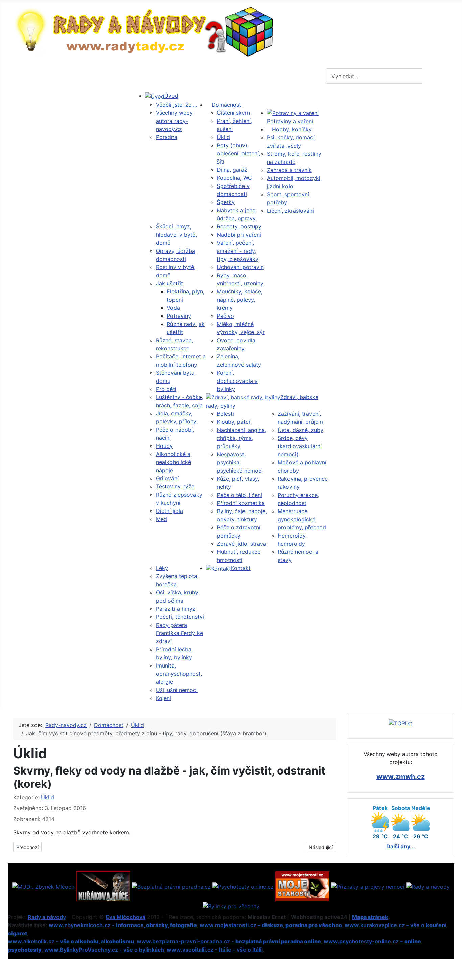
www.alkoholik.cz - (71, 941)
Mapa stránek (370, 917)
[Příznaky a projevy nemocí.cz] (368, 885)
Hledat (437, 76)
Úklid (47, 797)
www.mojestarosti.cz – (271, 925)
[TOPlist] (400, 722)
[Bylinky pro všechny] (231, 905)
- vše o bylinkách (141, 949)
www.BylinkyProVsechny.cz (81, 949)
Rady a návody (47, 917)
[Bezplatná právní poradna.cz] (171, 885)
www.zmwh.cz (400, 776)
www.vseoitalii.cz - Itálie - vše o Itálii (215, 949)
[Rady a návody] (428, 885)
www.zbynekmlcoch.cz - (123, 925)
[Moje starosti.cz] (302, 885)
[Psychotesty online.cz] (243, 885)
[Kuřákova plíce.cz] (103, 885)
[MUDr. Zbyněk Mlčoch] (43, 885)
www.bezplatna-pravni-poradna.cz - (229, 941)
